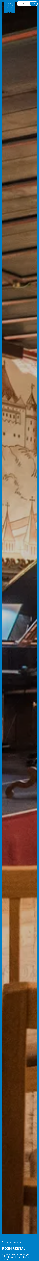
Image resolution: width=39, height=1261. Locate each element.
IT (27, 4)
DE (24, 4)
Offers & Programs (11, 1242)
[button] (4, 1256)
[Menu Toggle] (20, 3)
